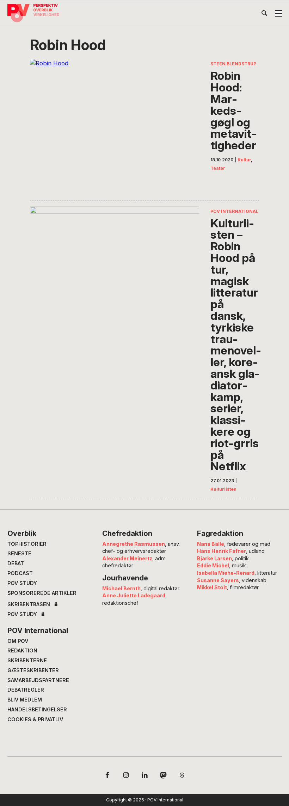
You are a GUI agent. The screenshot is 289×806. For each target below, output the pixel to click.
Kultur (244, 159)
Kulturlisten (223, 489)
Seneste (19, 553)
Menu (278, 13)
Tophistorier (27, 544)
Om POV (17, 641)
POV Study (22, 583)
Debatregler (25, 690)
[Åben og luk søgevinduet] (264, 14)
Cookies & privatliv (35, 719)
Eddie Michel (213, 565)
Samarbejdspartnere (38, 680)
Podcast (20, 573)
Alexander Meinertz (127, 558)
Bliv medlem (24, 700)
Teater (217, 168)
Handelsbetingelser (37, 709)
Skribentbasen (28, 604)
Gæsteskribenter (33, 670)
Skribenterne (27, 660)
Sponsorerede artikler (41, 593)
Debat (15, 563)
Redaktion (22, 650)
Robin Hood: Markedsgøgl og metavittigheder (233, 110)
